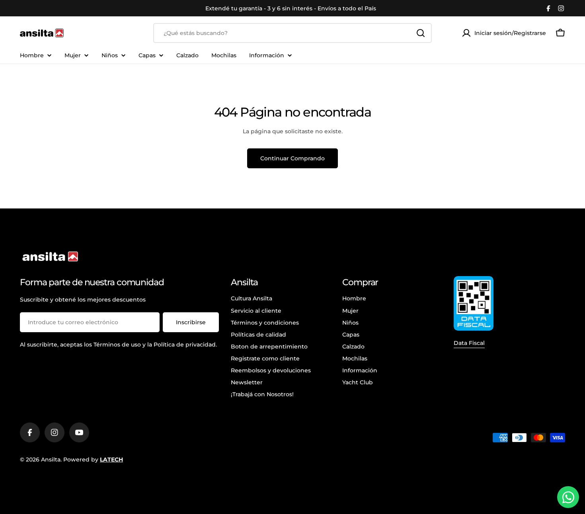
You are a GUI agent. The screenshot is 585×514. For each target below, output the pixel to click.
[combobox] (292, 33)
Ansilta (50, 459)
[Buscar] (420, 33)
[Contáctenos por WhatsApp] (568, 497)
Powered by (93, 459)
